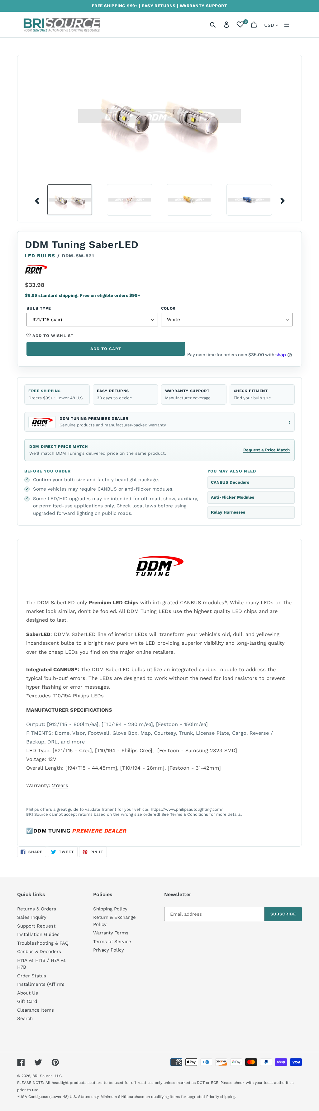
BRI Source (42, 1076)
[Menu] (287, 25)
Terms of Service (112, 941)
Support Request (36, 926)
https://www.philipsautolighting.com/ (187, 809)
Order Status (31, 976)
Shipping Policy (110, 909)
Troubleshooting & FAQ (43, 943)
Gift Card (27, 1001)
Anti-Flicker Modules (232, 497)
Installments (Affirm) (40, 984)
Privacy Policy (108, 950)
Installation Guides (38, 934)
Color (168, 308)
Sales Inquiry (31, 917)
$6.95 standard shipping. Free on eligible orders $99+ (82, 295)
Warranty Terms (110, 933)
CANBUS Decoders (230, 482)
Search (25, 1018)
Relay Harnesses (228, 512)
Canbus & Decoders (39, 951)
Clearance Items (35, 1010)
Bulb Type (38, 308)
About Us (27, 993)
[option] (65, 199)
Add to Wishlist (52, 335)
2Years (60, 785)
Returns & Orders (36, 909)
